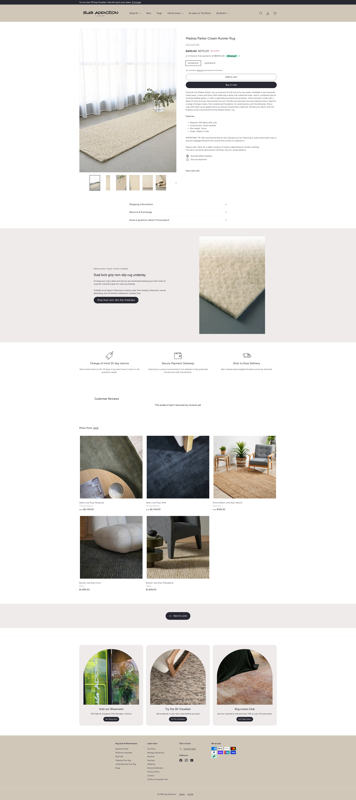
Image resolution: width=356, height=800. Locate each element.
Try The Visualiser (178, 719)
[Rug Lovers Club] (245, 677)
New (148, 13)
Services (151, 760)
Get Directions (111, 719)
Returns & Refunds (155, 768)
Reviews (150, 756)
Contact (150, 776)
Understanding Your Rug (125, 764)
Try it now (136, 2)
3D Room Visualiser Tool (157, 779)
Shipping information (141, 204)
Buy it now (231, 85)
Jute (95, 428)
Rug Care (119, 756)
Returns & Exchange (140, 212)
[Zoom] (127, 100)
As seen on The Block (200, 13)
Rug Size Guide (121, 749)
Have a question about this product (149, 220)
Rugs (159, 13)
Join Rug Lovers (244, 719)
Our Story (151, 749)
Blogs (117, 768)
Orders (182, 794)
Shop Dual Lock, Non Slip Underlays (116, 300)
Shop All (134, 13)
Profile (190, 794)
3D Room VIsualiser (123, 753)
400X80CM (209, 63)
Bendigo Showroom (155, 753)
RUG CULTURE (192, 44)
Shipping (200, 70)
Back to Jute (180, 615)
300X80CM (193, 63)
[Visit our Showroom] (111, 677)
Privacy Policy (153, 772)
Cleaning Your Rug (123, 760)
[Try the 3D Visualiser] (178, 677)
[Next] (174, 183)
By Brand (221, 13)
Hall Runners (174, 13)
